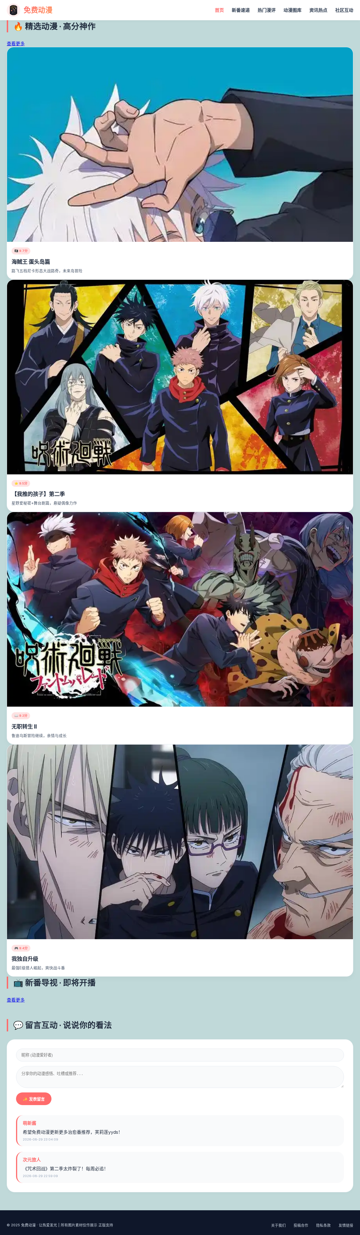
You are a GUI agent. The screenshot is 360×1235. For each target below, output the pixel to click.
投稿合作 (301, 1225)
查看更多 (16, 43)
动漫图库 (293, 10)
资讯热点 (318, 10)
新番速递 (241, 10)
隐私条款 (323, 1225)
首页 (219, 10)
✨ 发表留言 (34, 1099)
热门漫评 (267, 10)
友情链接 (346, 1225)
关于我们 (278, 1225)
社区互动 (344, 10)
